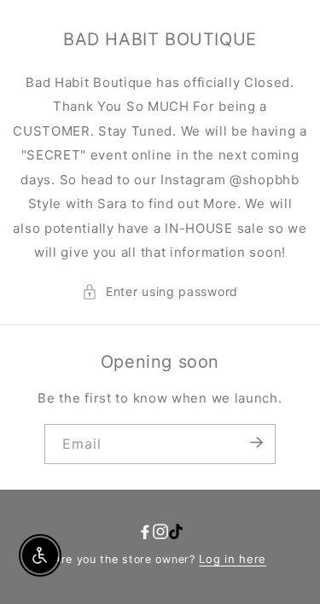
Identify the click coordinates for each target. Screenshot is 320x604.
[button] (160, 292)
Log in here (232, 559)
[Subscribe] (257, 443)
